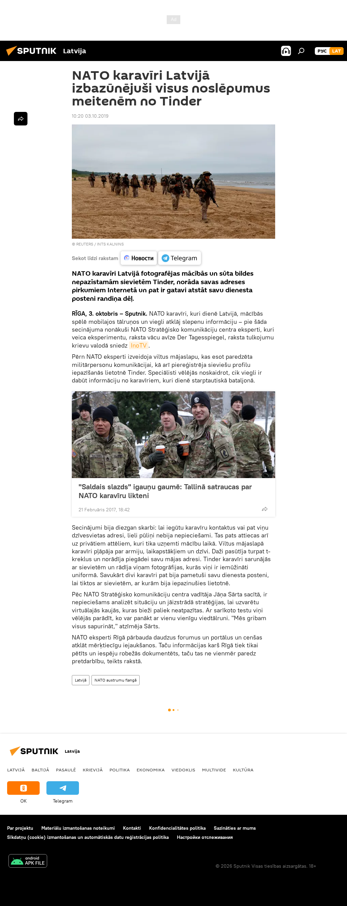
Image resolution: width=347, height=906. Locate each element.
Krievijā (93, 770)
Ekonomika (151, 770)
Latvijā (80, 680)
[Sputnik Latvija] (33, 57)
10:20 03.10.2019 (90, 116)
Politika (119, 770)
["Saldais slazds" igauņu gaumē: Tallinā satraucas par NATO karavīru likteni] (173, 434)
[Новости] (139, 258)
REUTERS (84, 244)
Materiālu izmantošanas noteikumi (78, 828)
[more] (264, 509)
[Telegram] (179, 258)
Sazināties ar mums (235, 828)
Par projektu (20, 828)
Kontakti (132, 828)
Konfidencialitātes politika (177, 828)
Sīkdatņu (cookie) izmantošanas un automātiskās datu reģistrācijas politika (88, 837)
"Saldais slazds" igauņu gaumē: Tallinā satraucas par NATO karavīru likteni (165, 491)
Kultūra (243, 770)
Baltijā (40, 770)
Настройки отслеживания (205, 837)
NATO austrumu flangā (116, 680)
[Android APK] (28, 861)
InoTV (139, 345)
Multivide (214, 770)
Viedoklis (183, 770)
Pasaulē (66, 770)
